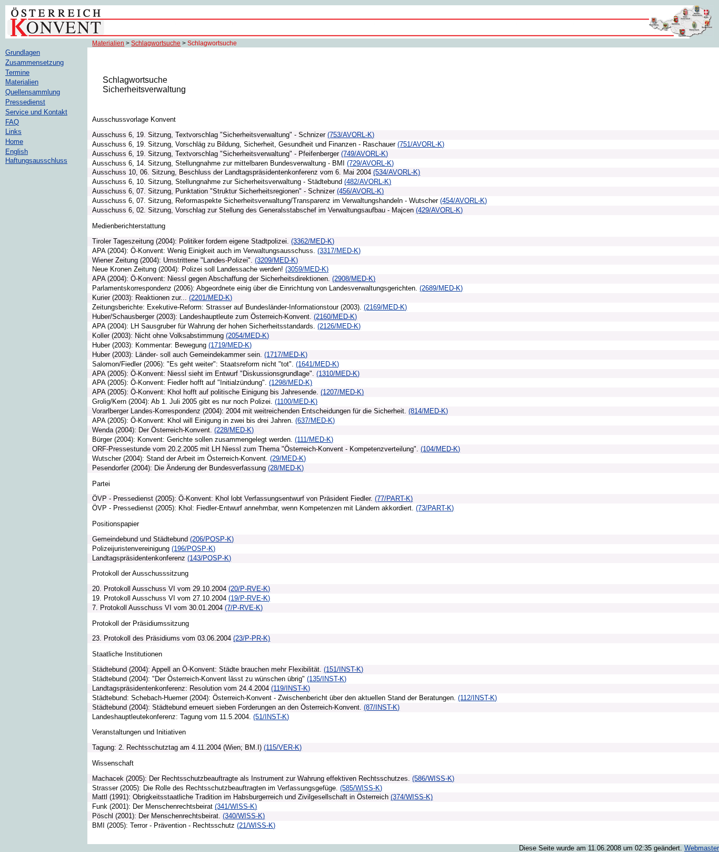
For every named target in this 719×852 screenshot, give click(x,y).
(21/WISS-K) (256, 825)
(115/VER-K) (283, 747)
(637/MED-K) (315, 420)
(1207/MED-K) (342, 392)
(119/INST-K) (290, 688)
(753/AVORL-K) (350, 135)
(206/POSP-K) (212, 539)
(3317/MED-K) (339, 251)
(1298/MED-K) (290, 382)
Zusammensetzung (34, 62)
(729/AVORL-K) (370, 163)
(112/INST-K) (477, 698)
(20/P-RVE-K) (249, 589)
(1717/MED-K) (285, 355)
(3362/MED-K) (312, 241)
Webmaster (701, 848)
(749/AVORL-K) (364, 154)
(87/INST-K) (382, 707)
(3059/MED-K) (306, 269)
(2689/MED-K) (441, 288)
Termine (17, 72)
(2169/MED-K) (385, 307)
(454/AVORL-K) (463, 201)
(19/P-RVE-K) (249, 598)
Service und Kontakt (36, 112)
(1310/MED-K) (337, 373)
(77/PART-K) (394, 498)
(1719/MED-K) (230, 345)
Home (14, 142)
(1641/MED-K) (317, 364)
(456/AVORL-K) (360, 191)
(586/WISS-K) (433, 778)
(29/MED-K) (288, 458)
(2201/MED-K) (210, 298)
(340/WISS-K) (244, 816)
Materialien (108, 43)
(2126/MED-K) (339, 326)
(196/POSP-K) (193, 549)
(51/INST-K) (271, 717)
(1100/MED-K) (296, 401)
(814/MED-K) (428, 411)
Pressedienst (25, 102)
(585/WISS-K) (361, 788)
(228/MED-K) (234, 430)
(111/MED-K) (314, 439)
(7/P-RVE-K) (244, 608)
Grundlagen (22, 52)
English (16, 152)
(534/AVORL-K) (396, 172)
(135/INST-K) (326, 679)
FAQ (12, 122)
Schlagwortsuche (156, 43)
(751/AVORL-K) (420, 144)
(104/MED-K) (440, 449)
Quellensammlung (32, 92)
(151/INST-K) (343, 669)
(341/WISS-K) (236, 806)
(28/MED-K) (286, 468)
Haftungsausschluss (36, 160)
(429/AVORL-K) (439, 210)
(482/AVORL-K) (367, 182)
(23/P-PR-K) (251, 638)
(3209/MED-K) (276, 260)
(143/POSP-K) (209, 558)
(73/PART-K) (435, 508)
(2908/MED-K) (353, 279)
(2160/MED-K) (335, 317)
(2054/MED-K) (247, 336)
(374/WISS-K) (412, 797)
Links (13, 131)
